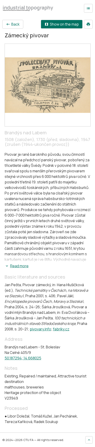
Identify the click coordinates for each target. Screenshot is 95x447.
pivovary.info (40, 329)
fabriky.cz (61, 329)
